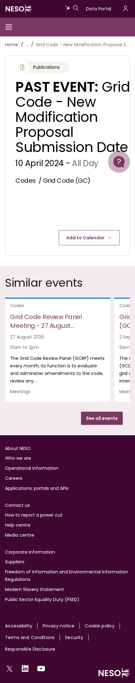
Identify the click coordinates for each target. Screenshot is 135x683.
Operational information (31, 468)
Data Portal (98, 9)
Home (12, 44)
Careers (13, 478)
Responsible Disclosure (30, 649)
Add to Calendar (85, 238)
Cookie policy (100, 626)
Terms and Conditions (30, 637)
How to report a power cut (33, 515)
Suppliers (14, 562)
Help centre (17, 525)
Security (74, 637)
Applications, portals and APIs (36, 488)
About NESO (18, 448)
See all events (102, 418)
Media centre (19, 535)
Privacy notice (58, 626)
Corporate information (30, 552)
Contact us (17, 505)
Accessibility (18, 626)
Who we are (18, 458)
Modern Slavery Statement (34, 589)
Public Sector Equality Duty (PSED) (42, 599)
